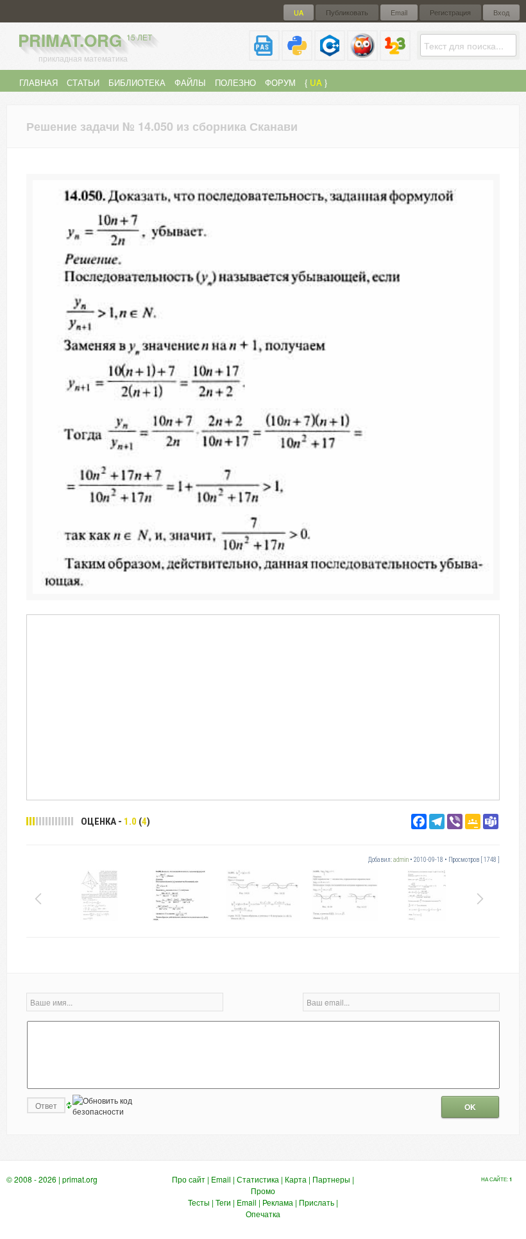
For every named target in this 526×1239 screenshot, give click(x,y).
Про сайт (188, 1179)
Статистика (258, 1179)
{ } (316, 82)
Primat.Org (85, 40)
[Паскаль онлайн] (264, 55)
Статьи (83, 82)
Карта (296, 1179)
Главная (38, 82)
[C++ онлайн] (329, 55)
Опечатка (263, 1213)
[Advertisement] (263, 706)
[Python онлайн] (297, 55)
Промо (263, 1190)
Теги (223, 1202)
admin (401, 859)
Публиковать (347, 12)
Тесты (199, 1202)
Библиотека (136, 82)
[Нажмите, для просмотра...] (263, 590)
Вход (501, 12)
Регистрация (450, 12)
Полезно (235, 82)
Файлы (190, 82)
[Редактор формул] (395, 55)
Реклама (277, 1202)
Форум (280, 82)
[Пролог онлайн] (362, 55)
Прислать (316, 1202)
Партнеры (331, 1179)
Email (399, 12)
